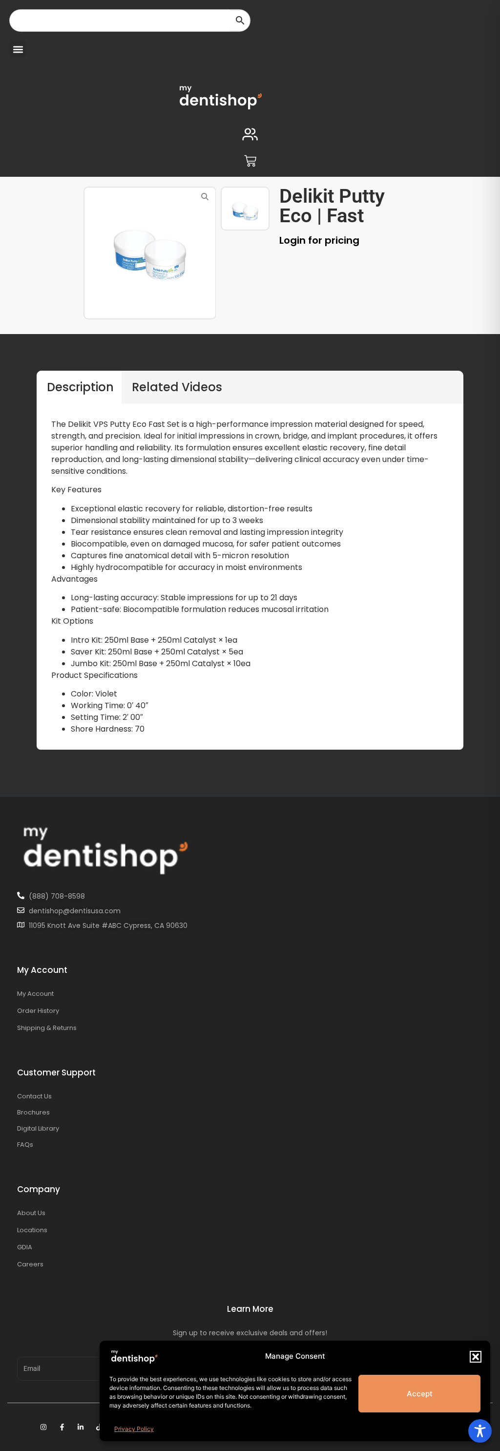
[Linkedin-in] (80, 1427)
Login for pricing (319, 240)
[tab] (79, 387)
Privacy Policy (134, 1428)
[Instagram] (43, 1427)
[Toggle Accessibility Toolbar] (480, 1431)
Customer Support (56, 1072)
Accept (420, 1393)
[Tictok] (99, 1427)
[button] (475, 1357)
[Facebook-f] (62, 1427)
